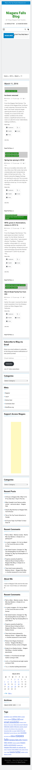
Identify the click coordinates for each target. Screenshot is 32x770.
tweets (12, 752)
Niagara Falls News (11, 91)
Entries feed (8, 400)
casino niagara (7, 719)
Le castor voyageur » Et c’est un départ (16, 542)
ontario (5, 749)
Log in (7, 396)
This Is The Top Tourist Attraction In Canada (15, 3)
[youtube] (20, 9)
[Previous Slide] (25, 3)
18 (18, 684)
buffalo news (17, 716)
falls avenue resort (18, 724)
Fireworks (6, 729)
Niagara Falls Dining (11, 287)
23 (12, 686)
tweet (8, 752)
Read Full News (8, 148)
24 (15, 686)
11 (18, 682)
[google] (18, 9)
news (19, 733)
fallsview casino (9, 727)
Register (7, 393)
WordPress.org (9, 407)
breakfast (6, 716)
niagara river (20, 745)
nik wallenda (19, 747)
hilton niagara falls (19, 729)
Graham (8, 98)
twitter (18, 752)
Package (9, 749)
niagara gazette (16, 742)
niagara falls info (15, 740)
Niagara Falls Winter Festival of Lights (15, 217)
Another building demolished (18, 666)
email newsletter (11, 722)
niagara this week (10, 747)
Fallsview (25, 724)
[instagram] (14, 9)
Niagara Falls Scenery (12, 153)
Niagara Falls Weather (12, 156)
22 (8, 686)
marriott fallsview (13, 733)
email (21, 719)
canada (23, 716)
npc (25, 747)
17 (15, 684)
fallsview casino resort (20, 727)
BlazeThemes (21, 762)
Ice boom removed (11, 95)
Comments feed (9, 403)
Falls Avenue (10, 724)
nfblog (12, 736)
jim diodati (14, 731)
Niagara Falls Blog (16, 14)
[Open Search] (25, 29)
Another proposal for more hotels (16, 572)
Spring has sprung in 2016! (14, 160)
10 (15, 682)
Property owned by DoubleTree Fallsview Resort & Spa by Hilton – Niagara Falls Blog (15, 561)
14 (5, 684)
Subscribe (9, 364)
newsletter (23, 733)
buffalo (10, 716)
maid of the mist (21, 731)
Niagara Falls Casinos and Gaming (15, 285)
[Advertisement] (16, 56)
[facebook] (12, 9)
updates (23, 752)
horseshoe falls (8, 731)
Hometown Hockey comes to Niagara (16, 645)
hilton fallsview (12, 729)
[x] (16, 9)
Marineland (6, 733)
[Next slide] (28, 3)
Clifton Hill (15, 719)
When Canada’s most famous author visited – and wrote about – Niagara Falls (15, 504)
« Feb (5, 693)
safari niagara (22, 749)
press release (15, 749)
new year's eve (7, 736)
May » (10, 693)
